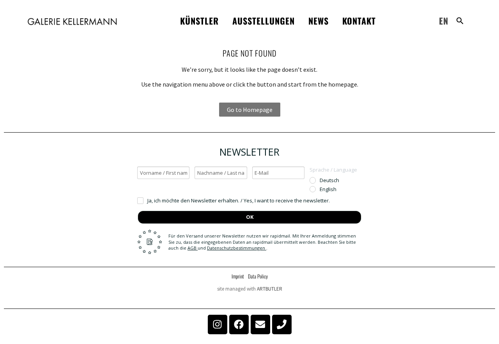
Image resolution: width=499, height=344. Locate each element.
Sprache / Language (333, 170)
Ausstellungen (263, 21)
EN (443, 20)
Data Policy (258, 276)
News (318, 21)
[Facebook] (239, 324)
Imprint (238, 276)
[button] (460, 21)
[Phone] (282, 324)
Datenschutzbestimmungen (236, 248)
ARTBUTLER (269, 288)
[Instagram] (217, 324)
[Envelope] (260, 324)
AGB (193, 248)
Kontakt (359, 21)
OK (249, 216)
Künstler (199, 21)
